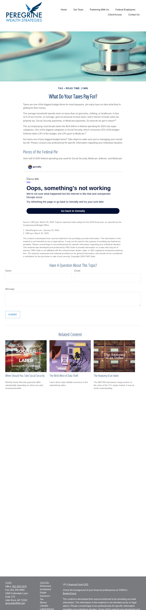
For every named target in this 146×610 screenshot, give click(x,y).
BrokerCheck (69, 593)
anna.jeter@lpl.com (15, 603)
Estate (43, 592)
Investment (45, 589)
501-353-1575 (19, 586)
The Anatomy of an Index (106, 375)
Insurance (45, 596)
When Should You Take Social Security (24, 375)
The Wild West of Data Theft (63, 375)
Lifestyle (44, 606)
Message (10, 289)
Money (43, 602)
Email (77, 271)
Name (8, 271)
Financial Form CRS (77, 584)
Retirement (45, 586)
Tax (41, 599)
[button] (64, 9)
